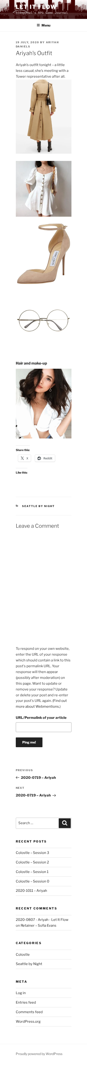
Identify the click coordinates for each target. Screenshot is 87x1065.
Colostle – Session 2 (32, 862)
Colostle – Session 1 (32, 872)
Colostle (23, 954)
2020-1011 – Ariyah (31, 891)
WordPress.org (28, 1021)
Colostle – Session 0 (32, 881)
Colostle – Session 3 (32, 853)
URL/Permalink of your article (41, 718)
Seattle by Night (38, 506)
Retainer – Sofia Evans (38, 925)
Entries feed (26, 1002)
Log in (21, 993)
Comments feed (29, 1012)
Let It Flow (36, 6)
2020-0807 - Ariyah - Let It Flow (42, 920)
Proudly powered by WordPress (39, 1054)
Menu (46, 25)
